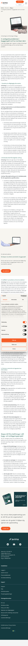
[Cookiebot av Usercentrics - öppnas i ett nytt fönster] (21, 296)
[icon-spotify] (20, 544)
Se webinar (6, 271)
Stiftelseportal (4, 615)
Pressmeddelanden (5, 575)
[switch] (25, 326)
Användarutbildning (6, 577)
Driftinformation (5, 591)
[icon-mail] (14, 544)
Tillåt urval (14, 344)
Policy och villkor (5, 607)
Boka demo (20, 1)
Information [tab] (14, 299)
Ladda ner (5, 528)
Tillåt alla (14, 340)
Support (3, 586)
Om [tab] (23, 299)
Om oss (3, 602)
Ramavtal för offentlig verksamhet (9, 612)
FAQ (2, 589)
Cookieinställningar (5, 617)
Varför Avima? (4, 572)
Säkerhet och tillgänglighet (7, 610)
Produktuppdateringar (6, 594)
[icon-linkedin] (8, 544)
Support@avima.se (5, 553)
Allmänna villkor (5, 605)
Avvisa (14, 348)
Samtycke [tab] (5, 299)
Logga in (19, 4)
